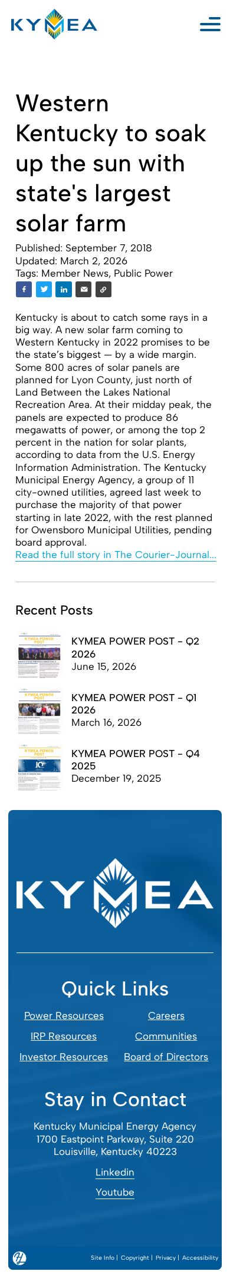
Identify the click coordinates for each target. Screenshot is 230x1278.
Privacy (166, 1258)
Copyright (135, 1258)
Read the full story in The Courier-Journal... (115, 554)
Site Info (102, 1258)
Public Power (143, 273)
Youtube (115, 1192)
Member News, (77, 273)
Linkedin (115, 1172)
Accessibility (200, 1258)
